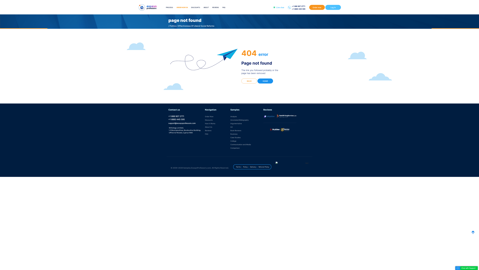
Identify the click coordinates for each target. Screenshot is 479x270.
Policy (245, 167)
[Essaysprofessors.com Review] (286, 116)
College (233, 141)
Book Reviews (235, 131)
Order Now (209, 117)
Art (231, 127)
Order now (181, 7)
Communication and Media (240, 145)
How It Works (210, 123)
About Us (208, 127)
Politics (173, 26)
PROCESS (169, 7)
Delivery (253, 167)
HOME (265, 81)
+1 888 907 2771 (298, 6)
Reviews (215, 7)
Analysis (233, 117)
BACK (249, 81)
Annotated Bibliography (239, 120)
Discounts (195, 7)
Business (234, 134)
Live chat (280, 7)
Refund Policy (264, 167)
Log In (333, 7)
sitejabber (270, 116)
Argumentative (236, 123)
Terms (238, 167)
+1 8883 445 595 (298, 9)
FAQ (223, 7)
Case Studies (235, 137)
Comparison (235, 148)
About (206, 7)
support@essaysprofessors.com (182, 123)
